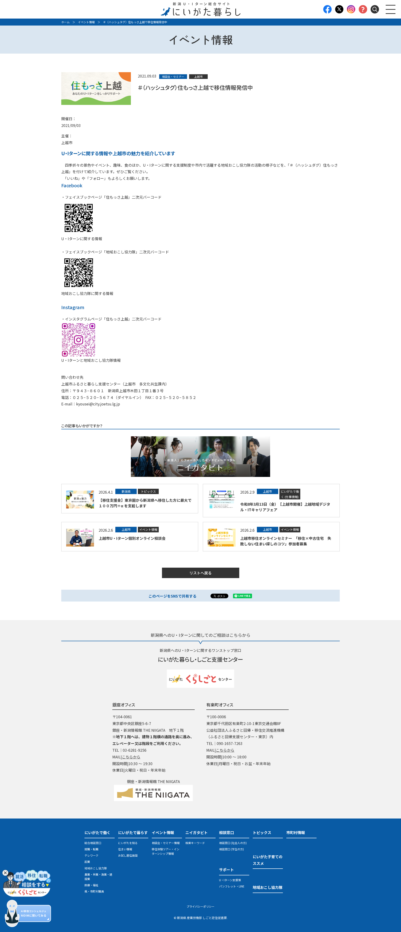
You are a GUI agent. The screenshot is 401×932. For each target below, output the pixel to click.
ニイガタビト (196, 832)
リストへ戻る (200, 573)
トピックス (262, 832)
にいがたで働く (97, 832)
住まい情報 (125, 849)
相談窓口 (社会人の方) (233, 843)
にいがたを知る (128, 843)
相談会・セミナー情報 (166, 843)
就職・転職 (91, 849)
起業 (87, 862)
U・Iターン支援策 (230, 880)
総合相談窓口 (92, 843)
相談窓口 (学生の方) (231, 849)
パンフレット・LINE (231, 886)
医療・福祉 (91, 885)
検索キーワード (195, 843)
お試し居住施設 (128, 855)
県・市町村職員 (94, 891)
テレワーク (91, 855)
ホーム (65, 22)
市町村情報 (295, 832)
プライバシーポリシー (200, 906)
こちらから (131, 757)
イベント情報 (86, 22)
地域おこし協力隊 (95, 868)
